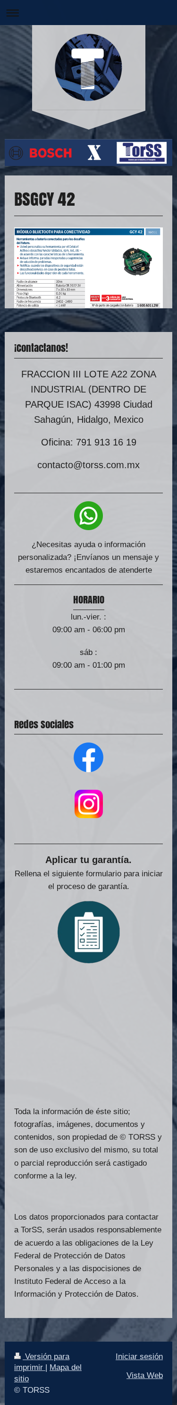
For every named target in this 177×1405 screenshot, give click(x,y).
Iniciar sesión (139, 1356)
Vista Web (144, 1375)
